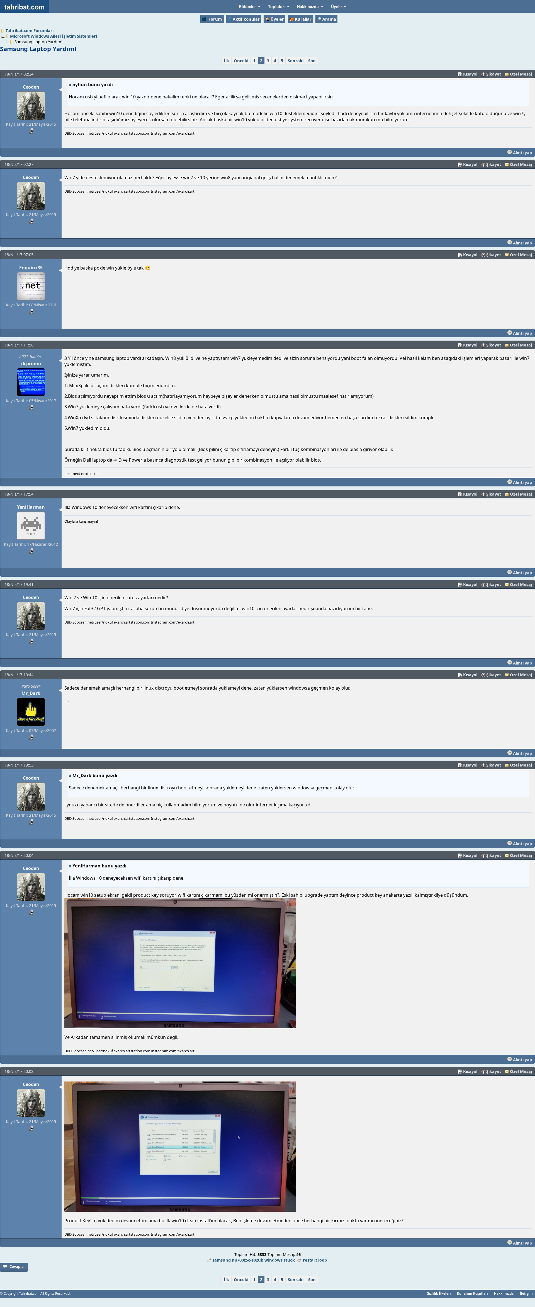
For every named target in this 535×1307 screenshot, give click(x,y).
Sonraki (295, 60)
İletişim (526, 1293)
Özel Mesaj (521, 74)
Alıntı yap (522, 152)
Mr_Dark (30, 693)
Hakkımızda (504, 1293)
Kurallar (303, 19)
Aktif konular (246, 19)
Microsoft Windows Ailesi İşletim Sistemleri (53, 36)
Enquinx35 (31, 268)
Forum (215, 19)
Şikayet (493, 74)
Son (312, 60)
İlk (226, 60)
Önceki (241, 60)
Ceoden (31, 87)
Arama (329, 19)
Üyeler (277, 19)
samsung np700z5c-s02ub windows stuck (253, 1260)
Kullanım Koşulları (472, 1293)
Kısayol (470, 74)
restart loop (315, 1260)
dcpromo (31, 363)
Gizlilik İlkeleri (439, 1293)
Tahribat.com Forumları (30, 30)
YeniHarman (31, 507)
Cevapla (16, 1266)
